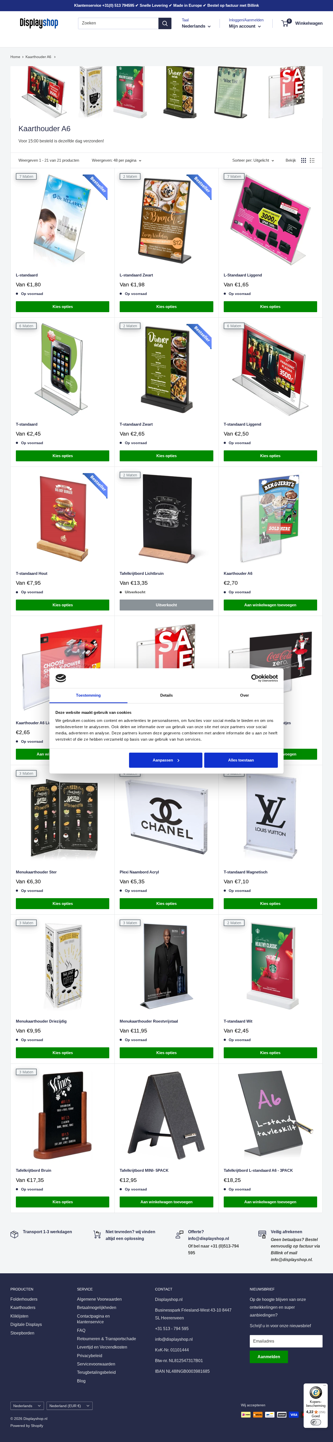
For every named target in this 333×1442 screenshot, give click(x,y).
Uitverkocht (166, 605)
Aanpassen (163, 760)
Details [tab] (166, 695)
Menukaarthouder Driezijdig (41, 1021)
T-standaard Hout (31, 573)
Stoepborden (184, 38)
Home (15, 57)
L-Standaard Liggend (243, 275)
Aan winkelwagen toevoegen (270, 605)
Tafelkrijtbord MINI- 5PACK (144, 1170)
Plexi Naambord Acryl (139, 872)
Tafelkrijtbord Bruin (33, 1170)
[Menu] (325, 1386)
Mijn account (243, 26)
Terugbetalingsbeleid (96, 1372)
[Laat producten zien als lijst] (312, 160)
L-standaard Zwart (136, 275)
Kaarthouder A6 (38, 57)
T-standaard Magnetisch (245, 872)
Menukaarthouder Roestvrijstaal (149, 1021)
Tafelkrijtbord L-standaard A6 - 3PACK (258, 1170)
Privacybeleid (89, 1355)
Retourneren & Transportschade (106, 1339)
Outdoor (212, 38)
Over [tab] (244, 695)
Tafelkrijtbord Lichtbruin (142, 573)
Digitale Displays (147, 38)
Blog (81, 1381)
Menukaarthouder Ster (36, 872)
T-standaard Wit (238, 1021)
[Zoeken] (164, 23)
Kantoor (115, 38)
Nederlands (22, 1406)
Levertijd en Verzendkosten (102, 1347)
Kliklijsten (90, 38)
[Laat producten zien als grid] (303, 160)
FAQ (81, 1330)
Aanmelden (269, 1357)
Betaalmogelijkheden (96, 1307)
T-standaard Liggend (242, 424)
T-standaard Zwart (136, 424)
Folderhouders (23, 38)
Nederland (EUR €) (65, 1406)
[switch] (316, 1422)
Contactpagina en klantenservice (93, 1319)
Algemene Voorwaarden (99, 1299)
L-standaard (27, 275)
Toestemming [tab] (88, 695)
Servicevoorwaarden (96, 1364)
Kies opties (63, 306)
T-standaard (26, 424)
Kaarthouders (59, 38)
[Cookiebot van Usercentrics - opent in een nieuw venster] (255, 678)
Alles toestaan (241, 760)
